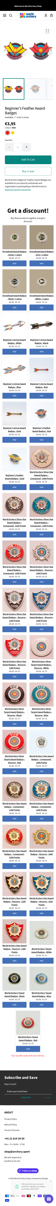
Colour (10, 127)
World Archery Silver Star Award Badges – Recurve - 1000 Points (42, 570)
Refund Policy (10, 1124)
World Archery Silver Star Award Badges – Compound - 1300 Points (14, 570)
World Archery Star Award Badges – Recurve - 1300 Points (14, 949)
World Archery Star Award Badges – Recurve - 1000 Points (41, 854)
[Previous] (5, 50)
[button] (10, 15)
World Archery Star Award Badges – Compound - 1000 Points (41, 759)
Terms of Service (11, 1130)
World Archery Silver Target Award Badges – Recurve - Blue (41, 712)
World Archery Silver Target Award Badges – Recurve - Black (14, 712)
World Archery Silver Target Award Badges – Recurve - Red (14, 759)
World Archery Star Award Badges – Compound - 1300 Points (14, 854)
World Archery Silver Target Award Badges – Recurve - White (41, 665)
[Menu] (5, 15)
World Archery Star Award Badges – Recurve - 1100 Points (14, 901)
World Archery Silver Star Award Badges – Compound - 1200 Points (41, 522)
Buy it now (28, 171)
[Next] (50, 50)
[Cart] (50, 15)
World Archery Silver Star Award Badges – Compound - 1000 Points (41, 475)
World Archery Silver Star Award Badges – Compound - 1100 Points (14, 522)
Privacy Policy (10, 1119)
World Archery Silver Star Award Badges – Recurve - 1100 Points (15, 617)
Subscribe (26, 1097)
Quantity (8, 140)
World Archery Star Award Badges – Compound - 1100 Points (14, 807)
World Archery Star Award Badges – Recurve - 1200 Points (41, 901)
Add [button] (14, 263)
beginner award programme (18, 189)
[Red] (7, 133)
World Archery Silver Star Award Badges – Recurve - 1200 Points (42, 617)
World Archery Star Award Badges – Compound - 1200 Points (41, 807)
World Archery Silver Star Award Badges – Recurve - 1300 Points (15, 665)
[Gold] (13, 133)
